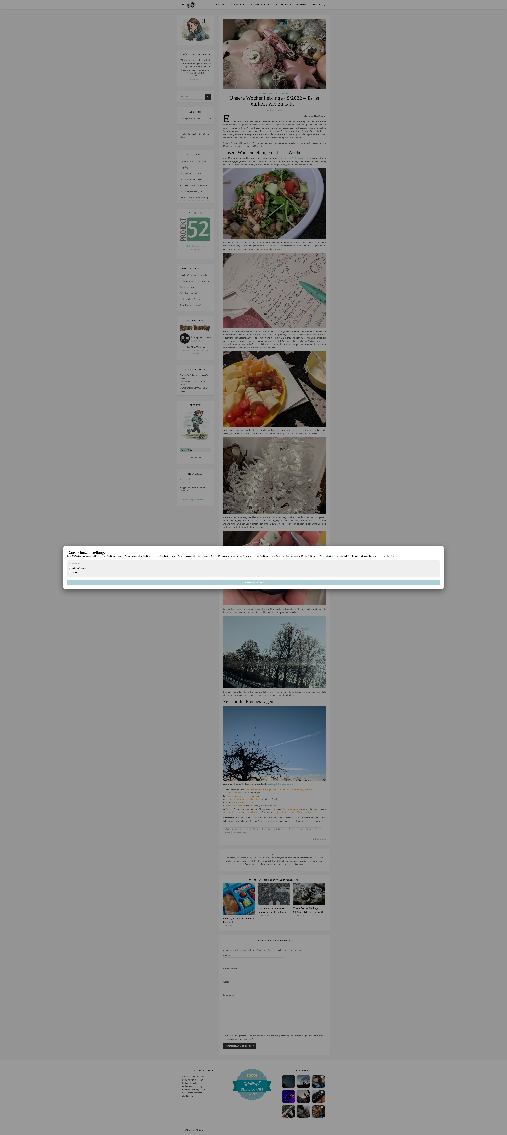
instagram (75, 572)
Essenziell (75, 563)
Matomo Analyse (78, 568)
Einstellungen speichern (254, 582)
